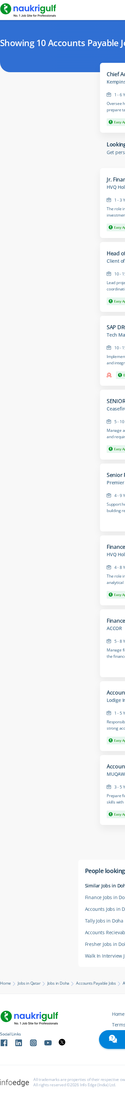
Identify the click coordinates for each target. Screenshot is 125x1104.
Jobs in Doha (58, 983)
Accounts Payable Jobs (96, 983)
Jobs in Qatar (29, 983)
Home (5, 983)
